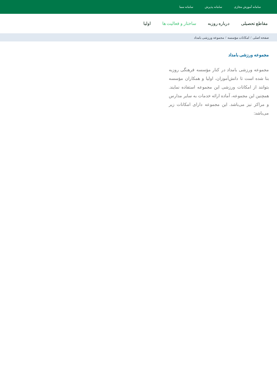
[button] (131, 23)
